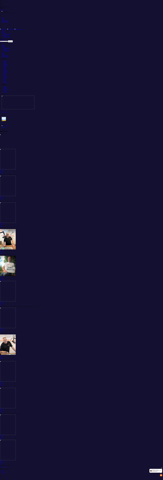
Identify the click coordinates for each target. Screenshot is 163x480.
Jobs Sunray (5, 88)
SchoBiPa (4, 90)
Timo (1, 438)
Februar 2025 (5, 63)
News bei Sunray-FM (6, 89)
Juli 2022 (4, 78)
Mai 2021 (4, 80)
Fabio (1, 226)
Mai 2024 (4, 68)
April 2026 (4, 60)
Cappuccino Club (5, 112)
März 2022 (4, 79)
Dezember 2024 (5, 64)
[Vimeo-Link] (11, 29)
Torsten (1, 463)
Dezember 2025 (5, 61)
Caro (1, 199)
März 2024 (4, 69)
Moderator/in (1, 171)
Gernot (1, 253)
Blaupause (3, 122)
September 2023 (5, 72)
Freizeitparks (5, 86)
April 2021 (4, 81)
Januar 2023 (5, 76)
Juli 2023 (4, 73)
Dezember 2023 (5, 71)
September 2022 (5, 77)
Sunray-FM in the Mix (4, 127)
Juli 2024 (4, 67)
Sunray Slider (5, 91)
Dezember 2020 (5, 82)
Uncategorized (5, 92)
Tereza (1, 411)
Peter (1, 331)
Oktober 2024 (5, 65)
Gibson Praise (2, 279)
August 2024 (5, 66)
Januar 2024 (5, 70)
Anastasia (1, 172)
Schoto (1, 358)
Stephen (1, 385)
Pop (2, 110)
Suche (10, 41)
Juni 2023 (4, 74)
